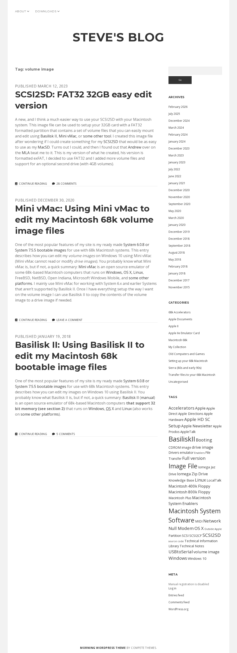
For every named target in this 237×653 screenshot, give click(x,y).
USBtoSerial (180, 551)
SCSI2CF (195, 535)
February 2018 (177, 266)
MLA (26, 152)
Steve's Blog (118, 37)
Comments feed (179, 602)
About (20, 11)
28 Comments (66, 184)
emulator (186, 452)
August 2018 (176, 253)
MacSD (44, 147)
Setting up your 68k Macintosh (188, 361)
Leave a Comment (69, 320)
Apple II (173, 326)
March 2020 (176, 218)
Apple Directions (190, 413)
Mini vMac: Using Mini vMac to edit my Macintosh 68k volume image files (84, 219)
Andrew (134, 147)
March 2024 (176, 128)
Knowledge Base (181, 480)
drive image (202, 447)
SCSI (185, 535)
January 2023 (176, 162)
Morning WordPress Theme (103, 648)
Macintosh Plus (179, 498)
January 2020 (176, 225)
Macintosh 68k (177, 340)
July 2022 (174, 169)
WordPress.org (178, 609)
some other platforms (40, 414)
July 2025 (174, 114)
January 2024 (176, 141)
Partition (174, 535)
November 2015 (179, 287)
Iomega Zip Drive (192, 473)
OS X (199, 528)
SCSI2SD (110, 141)
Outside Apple (213, 529)
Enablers (199, 452)
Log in (172, 588)
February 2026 (177, 107)
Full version (194, 458)
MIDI (199, 521)
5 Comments (65, 434)
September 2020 (179, 204)
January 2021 (176, 183)
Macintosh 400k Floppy (189, 486)
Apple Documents (180, 319)
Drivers (173, 452)
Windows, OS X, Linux (124, 272)
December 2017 (179, 280)
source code (176, 541)
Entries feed (176, 595)
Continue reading (33, 184)
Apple (200, 408)
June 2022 (174, 176)
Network (212, 521)
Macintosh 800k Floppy (189, 491)
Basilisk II (49, 136)
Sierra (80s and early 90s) (184, 368)
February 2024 (177, 135)
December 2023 (179, 148)
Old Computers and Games (186, 354)
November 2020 (179, 197)
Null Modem (181, 528)
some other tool (97, 136)
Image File (182, 466)
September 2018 (179, 246)
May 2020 (174, 211)
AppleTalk (188, 431)
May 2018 (174, 259)
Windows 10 (197, 558)
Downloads (45, 11)
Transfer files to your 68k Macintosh (191, 375)
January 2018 (176, 273)
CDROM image (179, 447)
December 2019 (179, 232)
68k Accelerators (179, 312)
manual (147, 397)
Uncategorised (178, 382)
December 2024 (179, 121)
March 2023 (176, 155)
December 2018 (179, 239)
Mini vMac (67, 136)
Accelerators (181, 408)
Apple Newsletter (196, 426)
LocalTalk (214, 480)
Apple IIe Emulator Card (184, 333)
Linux (127, 408)
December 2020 (179, 190)
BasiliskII (181, 439)
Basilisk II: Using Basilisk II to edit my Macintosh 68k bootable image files (79, 355)
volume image (206, 551)
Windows (96, 408)
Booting (204, 440)
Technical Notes (192, 546)
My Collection (177, 347)
